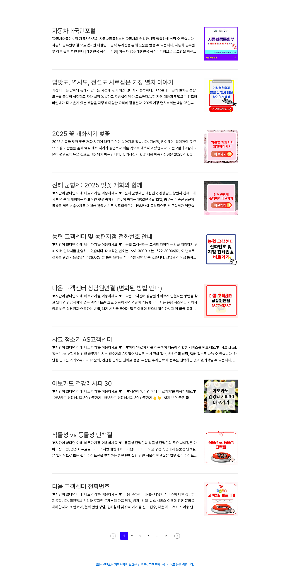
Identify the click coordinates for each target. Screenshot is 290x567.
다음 (177, 536)
